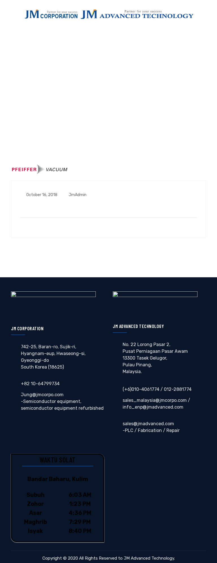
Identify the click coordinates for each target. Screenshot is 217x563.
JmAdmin (77, 194)
